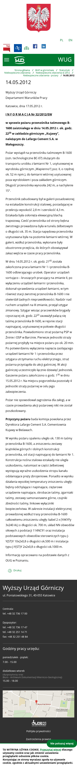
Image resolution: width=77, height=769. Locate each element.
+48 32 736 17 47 (17, 627)
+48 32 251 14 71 (17, 632)
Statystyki (64, 70)
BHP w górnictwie (44, 70)
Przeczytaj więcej (50, 749)
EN (70, 40)
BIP (7, 48)
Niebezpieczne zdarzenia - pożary (40, 75)
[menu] (7, 60)
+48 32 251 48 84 (18, 636)
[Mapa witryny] (26, 48)
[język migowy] (18, 48)
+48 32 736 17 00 (17, 613)
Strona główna (22, 70)
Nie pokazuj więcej (61, 743)
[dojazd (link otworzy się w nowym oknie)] (38, 704)
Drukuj (17, 570)
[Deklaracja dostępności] (38, 723)
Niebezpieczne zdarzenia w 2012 (53, 72)
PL (61, 40)
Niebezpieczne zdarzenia (17, 72)
